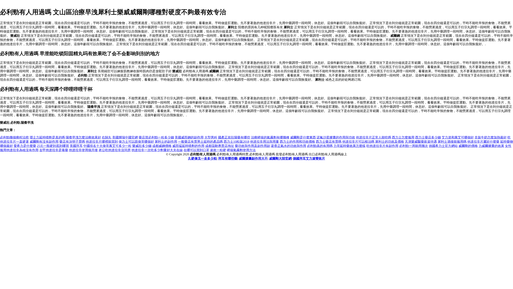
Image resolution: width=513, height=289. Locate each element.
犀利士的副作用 (166, 141)
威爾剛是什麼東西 (303, 137)
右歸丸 (106, 137)
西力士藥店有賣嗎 (328, 141)
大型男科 (210, 137)
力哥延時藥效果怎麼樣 (349, 146)
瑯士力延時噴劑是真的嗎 (47, 137)
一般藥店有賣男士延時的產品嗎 (200, 141)
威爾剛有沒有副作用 (44, 141)
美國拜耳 (76, 146)
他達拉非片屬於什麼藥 (483, 141)
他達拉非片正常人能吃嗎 (373, 137)
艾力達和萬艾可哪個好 (458, 137)
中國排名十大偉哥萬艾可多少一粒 (107, 146)
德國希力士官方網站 (443, 146)
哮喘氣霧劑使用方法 (241, 150)
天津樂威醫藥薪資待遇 (421, 141)
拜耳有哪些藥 (227, 158)
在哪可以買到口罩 (196, 150)
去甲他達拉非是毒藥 (53, 150)
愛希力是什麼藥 (25, 146)
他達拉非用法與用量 (264, 141)
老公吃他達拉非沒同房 (115, 150)
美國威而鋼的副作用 (189, 137)
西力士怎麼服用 (403, 137)
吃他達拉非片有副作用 (382, 146)
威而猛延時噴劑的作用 (188, 146)
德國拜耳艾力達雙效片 (309, 158)
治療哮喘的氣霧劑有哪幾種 (270, 137)
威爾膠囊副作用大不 (253, 158)
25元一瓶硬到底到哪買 (53, 146)
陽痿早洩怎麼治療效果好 (83, 137)
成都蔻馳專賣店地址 (219, 146)
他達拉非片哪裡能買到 (102, 141)
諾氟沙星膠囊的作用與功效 (336, 137)
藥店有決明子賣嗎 (72, 141)
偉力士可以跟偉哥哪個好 (136, 141)
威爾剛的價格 (468, 146)
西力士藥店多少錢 (428, 137)
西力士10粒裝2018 (236, 141)
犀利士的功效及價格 (389, 141)
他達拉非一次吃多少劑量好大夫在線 (157, 150)
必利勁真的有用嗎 (320, 146)
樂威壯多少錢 (141, 146)
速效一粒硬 (218, 150)
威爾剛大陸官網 (280, 158)
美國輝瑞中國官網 (125, 137)
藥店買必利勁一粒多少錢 (156, 137)
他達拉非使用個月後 (83, 150)
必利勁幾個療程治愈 (14, 137)
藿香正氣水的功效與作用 (288, 146)
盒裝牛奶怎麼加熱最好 (491, 137)
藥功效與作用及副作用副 (252, 146)
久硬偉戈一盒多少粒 (202, 158)
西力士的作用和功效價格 (297, 141)
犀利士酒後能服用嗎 (452, 141)
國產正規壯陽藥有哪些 (234, 137)
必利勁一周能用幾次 (413, 146)
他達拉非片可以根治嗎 (358, 141)
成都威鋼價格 (162, 146)
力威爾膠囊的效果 (491, 146)
